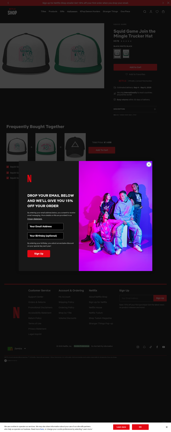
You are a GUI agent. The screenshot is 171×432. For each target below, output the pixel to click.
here (42, 429)
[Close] (167, 427)
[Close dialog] (149, 164)
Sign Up (38, 253)
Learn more (121, 427)
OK (140, 427)
